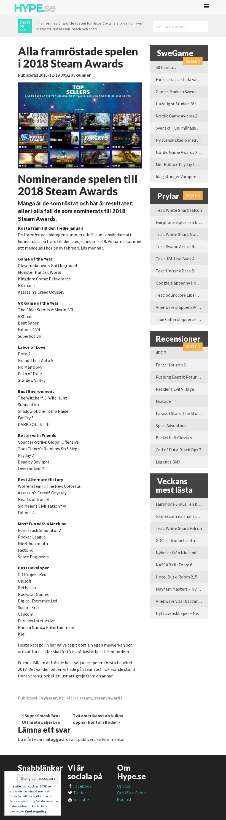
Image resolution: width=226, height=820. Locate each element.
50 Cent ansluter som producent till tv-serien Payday (169, 67)
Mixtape (163, 401)
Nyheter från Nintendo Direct (182, 552)
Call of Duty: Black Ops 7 (178, 449)
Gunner (83, 75)
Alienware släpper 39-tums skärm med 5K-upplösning (182, 307)
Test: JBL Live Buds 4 (175, 258)
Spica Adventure (171, 425)
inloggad (54, 739)
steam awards (108, 698)
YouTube (80, 799)
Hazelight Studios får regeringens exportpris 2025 (182, 103)
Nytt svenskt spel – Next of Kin (182, 613)
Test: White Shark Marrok (179, 234)
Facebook (82, 786)
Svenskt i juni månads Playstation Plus (182, 128)
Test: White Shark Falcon (179, 210)
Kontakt (124, 799)
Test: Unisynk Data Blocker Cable (182, 271)
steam (85, 698)
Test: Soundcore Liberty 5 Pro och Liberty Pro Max (182, 295)
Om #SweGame (131, 792)
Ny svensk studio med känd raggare (182, 140)
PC (61, 698)
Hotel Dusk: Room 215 (176, 577)
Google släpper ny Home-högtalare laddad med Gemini (182, 283)
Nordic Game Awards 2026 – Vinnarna (182, 116)
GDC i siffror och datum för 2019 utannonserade (182, 540)
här (99, 248)
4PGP (161, 352)
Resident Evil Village (175, 389)
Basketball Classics (174, 437)
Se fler (193, 61)
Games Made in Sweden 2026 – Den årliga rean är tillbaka (182, 91)
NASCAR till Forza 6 (174, 564)
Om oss (123, 786)
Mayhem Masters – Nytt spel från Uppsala (182, 589)
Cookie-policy (35, 811)
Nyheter (49, 698)
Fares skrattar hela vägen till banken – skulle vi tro (182, 79)
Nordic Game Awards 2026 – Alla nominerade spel (182, 152)
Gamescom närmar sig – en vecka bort (182, 516)
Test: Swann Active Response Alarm (182, 246)
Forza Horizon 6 (171, 365)
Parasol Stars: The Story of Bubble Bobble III (182, 413)
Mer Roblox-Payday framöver (182, 164)
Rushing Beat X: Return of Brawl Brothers (182, 377)
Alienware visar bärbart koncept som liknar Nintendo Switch (182, 601)
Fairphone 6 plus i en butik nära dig (182, 222)
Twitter (79, 792)
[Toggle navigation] (206, 6)
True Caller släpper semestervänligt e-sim (182, 319)
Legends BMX (168, 462)
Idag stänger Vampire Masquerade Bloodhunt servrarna (182, 176)
